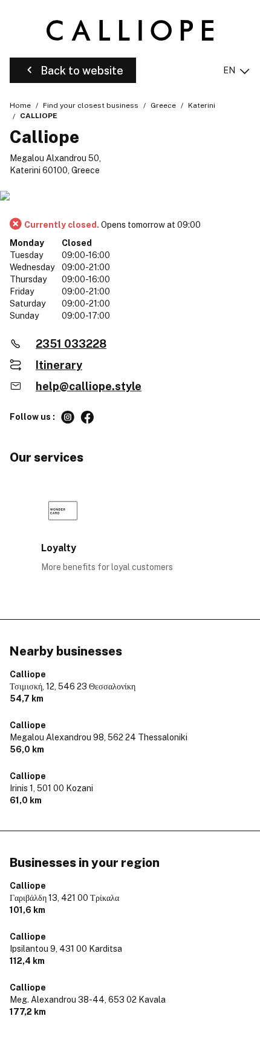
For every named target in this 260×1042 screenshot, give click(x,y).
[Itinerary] (130, 196)
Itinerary (59, 365)
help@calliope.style (88, 386)
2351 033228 (71, 343)
